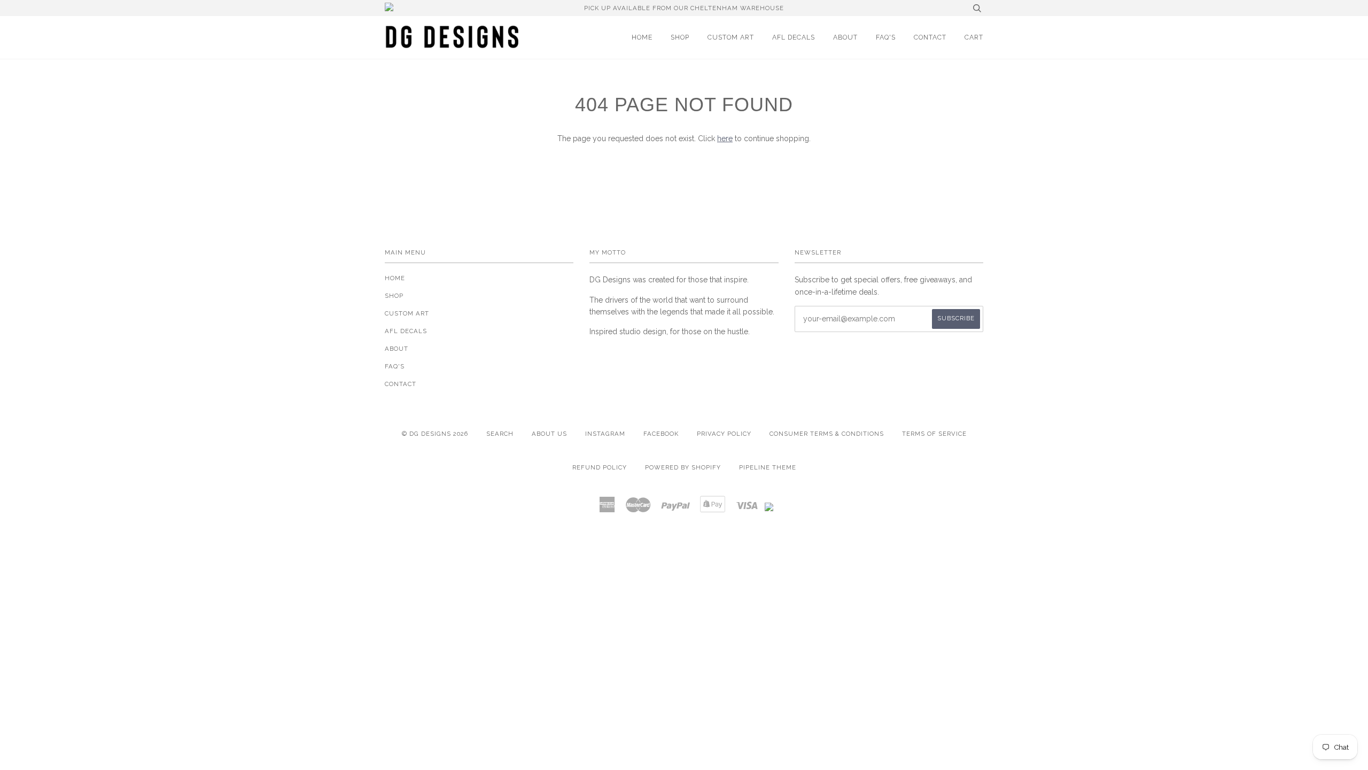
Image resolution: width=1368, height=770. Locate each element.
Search (500, 433)
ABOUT (845, 37)
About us (549, 433)
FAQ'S (886, 37)
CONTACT (930, 37)
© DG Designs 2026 (435, 433)
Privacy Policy (724, 433)
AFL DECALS (793, 37)
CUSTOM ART (731, 37)
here (725, 138)
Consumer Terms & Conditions (827, 433)
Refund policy (599, 467)
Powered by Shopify (683, 467)
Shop (680, 37)
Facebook (661, 433)
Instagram (605, 433)
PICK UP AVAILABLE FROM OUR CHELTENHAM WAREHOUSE (684, 8)
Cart (974, 37)
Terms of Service (934, 433)
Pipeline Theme (767, 467)
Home (642, 37)
